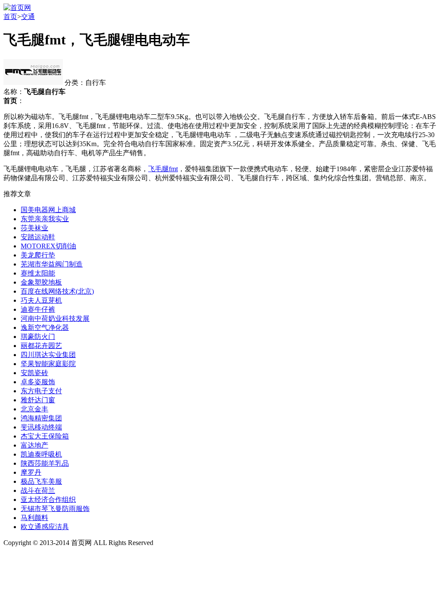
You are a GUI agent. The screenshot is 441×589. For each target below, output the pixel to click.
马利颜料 (34, 517)
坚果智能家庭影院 (48, 363)
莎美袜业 (34, 228)
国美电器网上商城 (48, 209)
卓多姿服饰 (38, 381)
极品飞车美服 (41, 481)
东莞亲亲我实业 (45, 218)
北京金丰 (34, 409)
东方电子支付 (41, 391)
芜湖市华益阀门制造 (52, 264)
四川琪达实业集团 (48, 354)
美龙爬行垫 (38, 255)
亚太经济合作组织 (48, 499)
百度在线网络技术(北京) (57, 291)
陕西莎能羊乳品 (45, 463)
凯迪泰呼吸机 (41, 454)
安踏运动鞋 (38, 237)
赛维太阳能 (38, 273)
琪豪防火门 (38, 336)
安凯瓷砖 (34, 372)
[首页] (17, 7)
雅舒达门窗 (38, 400)
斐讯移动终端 (41, 427)
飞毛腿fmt (163, 168)
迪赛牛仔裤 (38, 309)
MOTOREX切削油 (48, 246)
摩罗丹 (31, 472)
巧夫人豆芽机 (41, 300)
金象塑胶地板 (41, 282)
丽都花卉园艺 (41, 345)
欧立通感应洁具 (45, 526)
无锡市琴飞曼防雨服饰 (55, 508)
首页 (10, 16)
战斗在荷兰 (38, 490)
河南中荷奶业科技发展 (55, 318)
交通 (28, 16)
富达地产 (34, 445)
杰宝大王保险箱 (45, 436)
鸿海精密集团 (41, 418)
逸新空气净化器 (45, 327)
